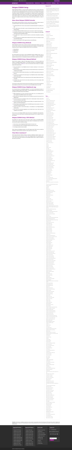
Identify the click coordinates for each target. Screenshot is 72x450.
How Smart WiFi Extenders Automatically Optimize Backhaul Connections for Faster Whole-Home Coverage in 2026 (52, 14)
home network (48, 176)
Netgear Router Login (49, 68)
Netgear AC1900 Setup (29, 438)
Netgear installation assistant (50, 271)
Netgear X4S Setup (29, 440)
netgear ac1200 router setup (50, 204)
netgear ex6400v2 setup (49, 246)
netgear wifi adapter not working (50, 308)
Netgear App (48, 41)
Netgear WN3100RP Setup (18, 438)
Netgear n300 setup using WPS (50, 278)
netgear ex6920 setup (49, 247)
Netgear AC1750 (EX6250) (50, 38)
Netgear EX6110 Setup (29, 441)
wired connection (48, 408)
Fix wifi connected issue (49, 170)
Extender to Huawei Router (49, 164)
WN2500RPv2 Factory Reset (50, 411)
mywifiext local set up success (50, 190)
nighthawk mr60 (48, 334)
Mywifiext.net (48, 197)
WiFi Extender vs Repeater (49, 397)
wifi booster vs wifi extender (50, 377)
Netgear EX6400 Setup (17, 434)
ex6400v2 (47, 146)
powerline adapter (48, 340)
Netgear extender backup (49, 254)
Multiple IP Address (48, 185)
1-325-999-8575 (53, 429)
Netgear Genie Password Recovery (51, 53)
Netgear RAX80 (48, 66)
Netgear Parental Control (50, 60)
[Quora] (57, 434)
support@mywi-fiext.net (55, 431)
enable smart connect (49, 141)
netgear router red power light (50, 297)
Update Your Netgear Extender (50, 364)
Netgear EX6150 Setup (49, 240)
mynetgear (47, 186)
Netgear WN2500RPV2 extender (50, 321)
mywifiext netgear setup (49, 192)
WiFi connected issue (49, 378)
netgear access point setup (49, 212)
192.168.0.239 (40, 438)
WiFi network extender (49, 403)
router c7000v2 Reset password (50, 350)
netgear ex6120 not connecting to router (51, 236)
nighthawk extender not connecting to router (52, 333)
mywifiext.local (48, 196)
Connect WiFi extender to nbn (50, 135)
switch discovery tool (49, 81)
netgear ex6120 (48, 234)
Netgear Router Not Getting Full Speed (52, 69)
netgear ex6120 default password (50, 235)
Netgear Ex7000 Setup (49, 248)
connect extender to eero (49, 118)
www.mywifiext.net (48, 415)
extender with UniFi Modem (49, 166)
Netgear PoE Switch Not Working (51, 62)
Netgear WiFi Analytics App (49, 309)
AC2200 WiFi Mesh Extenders (50, 105)
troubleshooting (48, 363)
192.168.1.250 (48, 99)
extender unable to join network (50, 165)
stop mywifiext (48, 357)
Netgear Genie (48, 51)
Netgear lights (48, 272)
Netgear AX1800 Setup (29, 444)
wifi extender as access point (50, 382)
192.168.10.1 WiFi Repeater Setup (50, 100)
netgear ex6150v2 (48, 241)
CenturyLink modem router (49, 112)
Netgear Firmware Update (50, 50)
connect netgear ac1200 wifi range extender (52, 124)
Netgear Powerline (49, 63)
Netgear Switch (48, 72)
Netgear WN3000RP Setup (18, 437)
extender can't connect (49, 152)
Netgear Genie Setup (49, 270)
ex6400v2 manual (48, 147)
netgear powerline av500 (49, 292)
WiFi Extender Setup (48, 392)
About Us (39, 440)
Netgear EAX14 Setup (17, 443)
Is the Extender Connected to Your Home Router (52, 182)
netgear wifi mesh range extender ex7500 (51, 316)
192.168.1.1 (47, 98)
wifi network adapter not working (50, 402)
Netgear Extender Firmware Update (50, 260)
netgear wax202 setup (49, 302)
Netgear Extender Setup (49, 265)
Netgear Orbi (48, 59)
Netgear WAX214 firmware (49, 304)
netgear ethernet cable (49, 224)
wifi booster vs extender (49, 376)
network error (48, 326)
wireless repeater (48, 410)
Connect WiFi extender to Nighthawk (51, 136)
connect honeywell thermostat (50, 123)
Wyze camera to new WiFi (49, 417)
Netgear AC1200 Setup (29, 431)
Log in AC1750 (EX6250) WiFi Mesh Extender (52, 184)
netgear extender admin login (50, 252)
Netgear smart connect (50, 71)
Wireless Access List (48, 409)
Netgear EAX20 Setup (29, 437)
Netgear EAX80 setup (49, 223)
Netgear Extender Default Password (52, 47)
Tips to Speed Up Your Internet (50, 362)
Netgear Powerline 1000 (50, 65)
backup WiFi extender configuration (50, 110)
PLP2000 (47, 338)
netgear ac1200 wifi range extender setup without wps (52, 207)
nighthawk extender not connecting (50, 332)
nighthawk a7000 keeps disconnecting (51, 328)
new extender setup (48, 327)
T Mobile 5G (47, 358)
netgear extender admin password (50, 253)
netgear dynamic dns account (50, 222)
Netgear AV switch (48, 216)
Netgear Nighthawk (49, 57)
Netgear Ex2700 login (49, 228)
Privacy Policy (40, 443)
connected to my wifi (49, 140)
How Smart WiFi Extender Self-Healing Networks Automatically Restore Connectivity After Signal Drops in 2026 (52, 18)
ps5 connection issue (49, 344)
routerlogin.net (48, 351)
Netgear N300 (48, 56)
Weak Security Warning (49, 369)
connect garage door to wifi (49, 122)
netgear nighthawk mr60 (49, 284)
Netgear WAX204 (48, 303)
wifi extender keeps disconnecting (50, 385)
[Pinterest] (52, 434)
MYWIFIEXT (15, 3)
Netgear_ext (48, 77)
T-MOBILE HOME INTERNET (49, 359)
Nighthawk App (40, 437)
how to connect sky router (49, 177)
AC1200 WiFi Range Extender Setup (51, 104)
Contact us (40, 441)
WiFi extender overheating (49, 391)
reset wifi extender (48, 346)
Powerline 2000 (48, 339)
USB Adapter (48, 87)
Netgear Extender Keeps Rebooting (51, 48)
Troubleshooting (48, 84)
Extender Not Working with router (50, 160)
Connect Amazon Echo (49, 116)
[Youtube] (54, 434)
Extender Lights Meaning (49, 158)
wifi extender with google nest (50, 398)
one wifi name (48, 78)
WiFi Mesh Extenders (49, 90)
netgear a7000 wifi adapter (49, 203)
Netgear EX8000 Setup (29, 443)
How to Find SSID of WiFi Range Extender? (51, 178)
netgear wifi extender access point (50, 310)
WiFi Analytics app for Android (50, 373)
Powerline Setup (48, 341)
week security (48, 370)
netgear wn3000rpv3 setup (49, 322)
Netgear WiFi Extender (49, 74)
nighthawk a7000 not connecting (50, 329)
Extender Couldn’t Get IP (49, 154)
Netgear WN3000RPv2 (17, 441)
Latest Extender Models (42, 434)
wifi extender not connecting (50, 390)
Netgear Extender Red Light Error (50, 264)
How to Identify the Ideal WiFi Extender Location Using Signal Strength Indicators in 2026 (52, 26)
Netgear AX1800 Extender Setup (50, 218)
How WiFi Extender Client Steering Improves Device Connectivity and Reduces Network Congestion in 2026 (52, 22)
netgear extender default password (51, 258)
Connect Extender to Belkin (49, 117)
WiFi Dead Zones (48, 379)
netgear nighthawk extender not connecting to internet (52, 281)
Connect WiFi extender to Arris (50, 130)
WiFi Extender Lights (48, 386)
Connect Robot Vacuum (49, 128)
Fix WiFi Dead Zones (48, 171)
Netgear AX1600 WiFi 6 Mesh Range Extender (52, 217)
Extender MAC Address (49, 159)
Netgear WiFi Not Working (50, 75)
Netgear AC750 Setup (49, 210)
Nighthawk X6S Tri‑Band (17, 444)
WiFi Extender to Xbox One (49, 396)
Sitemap (23, 448)
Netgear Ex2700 (48, 44)
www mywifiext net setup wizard (50, 414)
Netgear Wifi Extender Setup (50, 314)
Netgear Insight (48, 54)
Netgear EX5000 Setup (29, 434)
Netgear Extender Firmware (49, 259)
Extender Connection (49, 35)
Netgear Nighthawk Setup (49, 285)
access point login (48, 106)
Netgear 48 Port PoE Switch (49, 202)
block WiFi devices (48, 111)
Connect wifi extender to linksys (50, 134)
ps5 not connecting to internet (50, 345)
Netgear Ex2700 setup (49, 229)
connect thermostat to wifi (49, 129)
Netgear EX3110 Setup (49, 230)
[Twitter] (50, 434)
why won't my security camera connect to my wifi (52, 372)
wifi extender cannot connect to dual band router (52, 384)
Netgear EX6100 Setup (17, 431)
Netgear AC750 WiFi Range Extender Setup (51, 211)
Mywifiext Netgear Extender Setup (50, 191)
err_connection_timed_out (49, 142)
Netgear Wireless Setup (49, 320)
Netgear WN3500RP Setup (18, 440)
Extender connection (49, 153)
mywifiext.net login (48, 198)
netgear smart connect (49, 298)
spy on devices (48, 356)
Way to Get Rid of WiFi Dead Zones (50, 368)
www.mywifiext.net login (49, 416)
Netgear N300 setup (48, 277)
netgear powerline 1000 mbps (50, 291)
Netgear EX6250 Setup (49, 242)
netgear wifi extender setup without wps (51, 315)
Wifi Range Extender (48, 404)
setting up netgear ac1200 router (50, 352)
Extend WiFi (47, 148)
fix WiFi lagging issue (49, 172)
